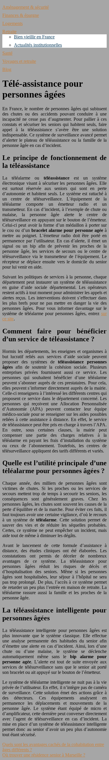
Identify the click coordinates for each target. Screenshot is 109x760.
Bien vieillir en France (34, 36)
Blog (6, 69)
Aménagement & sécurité (25, 7)
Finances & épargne (20, 15)
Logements (12, 23)
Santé (7, 53)
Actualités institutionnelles (38, 44)
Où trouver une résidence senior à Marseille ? (43, 754)
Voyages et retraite (19, 61)
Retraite (9, 31)
